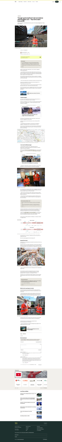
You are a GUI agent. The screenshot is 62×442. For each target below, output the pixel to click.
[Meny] (60, 2)
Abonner (57, 1)
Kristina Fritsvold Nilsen (18, 427)
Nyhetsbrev (38, 426)
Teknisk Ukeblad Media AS (21, 439)
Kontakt (16, 436)
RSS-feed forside (28, 426)
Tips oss (45, 423)
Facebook (27, 427)
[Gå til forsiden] (15, 1)
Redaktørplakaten (31, 432)
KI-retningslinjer (39, 430)
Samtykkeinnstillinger (40, 427)
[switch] (40, 57)
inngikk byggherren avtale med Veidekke (30, 212)
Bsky (26, 430)
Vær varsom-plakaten (25, 432)
